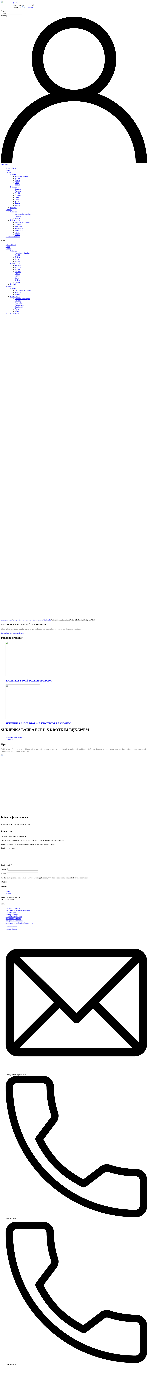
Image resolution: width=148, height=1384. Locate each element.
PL (17, 3)
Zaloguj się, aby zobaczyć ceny (12, 633)
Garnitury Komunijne (23, 214)
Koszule (18, 216)
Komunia (9, 210)
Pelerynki (18, 226)
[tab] (76, 735)
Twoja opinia (6, 865)
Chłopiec (13, 174)
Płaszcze (18, 191)
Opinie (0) (9, 739)
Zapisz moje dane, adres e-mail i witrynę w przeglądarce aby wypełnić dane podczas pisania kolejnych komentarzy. (46, 878)
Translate (29, 7)
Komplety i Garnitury (23, 176)
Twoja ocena (6, 848)
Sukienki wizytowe (13, 237)
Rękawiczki (19, 228)
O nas (8, 170)
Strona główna (11, 168)
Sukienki (18, 189)
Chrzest (8, 172)
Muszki (17, 218)
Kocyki (17, 185)
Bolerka (18, 195)
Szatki (17, 183)
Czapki (17, 197)
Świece (17, 181)
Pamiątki (13, 208)
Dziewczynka (15, 187)
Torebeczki (19, 231)
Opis (7, 735)
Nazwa (4, 869)
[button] (74, 241)
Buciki (17, 179)
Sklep (15, 620)
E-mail (4, 873)
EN (14, 3)
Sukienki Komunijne (22, 222)
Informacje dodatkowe (14, 737)
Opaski (17, 199)
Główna (21, 620)
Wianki (17, 235)
